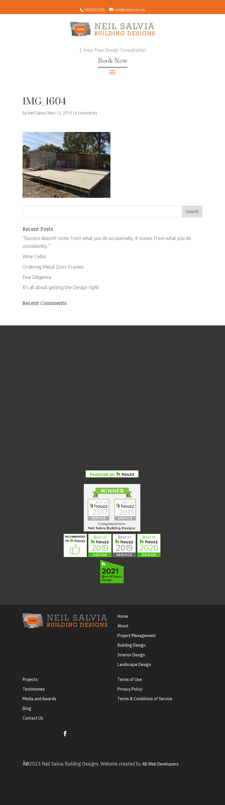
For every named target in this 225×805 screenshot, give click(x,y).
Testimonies (34, 689)
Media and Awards (39, 698)
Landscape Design (134, 664)
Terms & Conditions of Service (144, 698)
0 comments (86, 113)
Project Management (136, 635)
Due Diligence (37, 277)
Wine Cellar (35, 256)
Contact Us (33, 718)
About (123, 626)
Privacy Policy (129, 689)
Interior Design (131, 655)
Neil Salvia (36, 113)
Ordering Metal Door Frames (53, 267)
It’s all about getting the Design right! (61, 287)
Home (122, 616)
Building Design (131, 645)
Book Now (112, 61)
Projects (30, 679)
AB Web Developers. (160, 764)
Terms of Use (129, 679)
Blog (27, 708)
